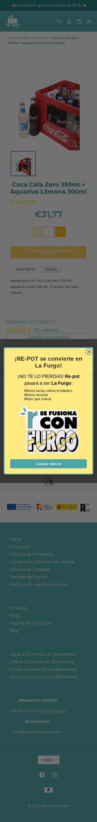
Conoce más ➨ (48, 464)
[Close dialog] (89, 352)
